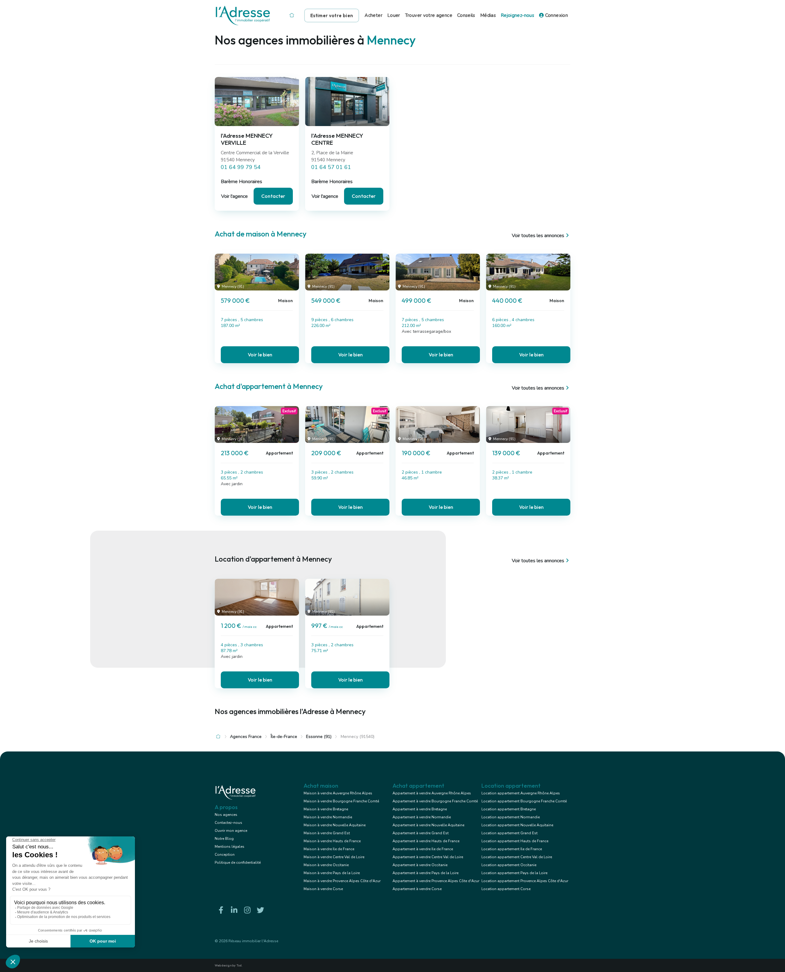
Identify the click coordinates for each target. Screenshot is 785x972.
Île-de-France (284, 737)
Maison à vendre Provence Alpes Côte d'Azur (342, 880)
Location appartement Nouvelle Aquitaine (517, 825)
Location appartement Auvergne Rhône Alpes (520, 793)
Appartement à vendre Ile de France (422, 849)
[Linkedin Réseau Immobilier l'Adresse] (234, 910)
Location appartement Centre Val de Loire (516, 857)
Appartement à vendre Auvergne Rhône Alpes (431, 793)
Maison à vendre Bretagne (326, 809)
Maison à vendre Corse (323, 888)
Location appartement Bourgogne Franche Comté (524, 801)
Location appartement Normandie (510, 817)
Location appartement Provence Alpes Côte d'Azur (524, 880)
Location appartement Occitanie (508, 865)
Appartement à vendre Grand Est (420, 833)
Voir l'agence (234, 196)
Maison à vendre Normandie (328, 817)
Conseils (466, 15)
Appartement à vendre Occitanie (419, 865)
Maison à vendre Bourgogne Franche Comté (341, 801)
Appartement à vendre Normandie (421, 817)
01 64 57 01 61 (331, 167)
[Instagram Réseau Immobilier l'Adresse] (247, 910)
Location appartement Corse (505, 888)
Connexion (556, 15)
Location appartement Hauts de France (514, 841)
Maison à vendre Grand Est (327, 833)
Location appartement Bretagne (508, 809)
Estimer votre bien (331, 15)
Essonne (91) (318, 737)
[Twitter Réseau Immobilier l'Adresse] (260, 910)
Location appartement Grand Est (509, 833)
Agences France (246, 737)
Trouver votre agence (428, 15)
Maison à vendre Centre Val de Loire (334, 857)
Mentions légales (229, 846)
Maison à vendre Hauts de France (332, 841)
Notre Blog (224, 838)
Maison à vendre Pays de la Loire (332, 872)
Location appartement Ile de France (511, 849)
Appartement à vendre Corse (417, 888)
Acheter (373, 15)
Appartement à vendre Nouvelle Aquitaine (428, 825)
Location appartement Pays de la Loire (514, 872)
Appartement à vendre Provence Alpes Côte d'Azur (435, 880)
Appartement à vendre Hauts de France (425, 841)
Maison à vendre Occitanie (326, 865)
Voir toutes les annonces (538, 235)
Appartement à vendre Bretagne (419, 809)
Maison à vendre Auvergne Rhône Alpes (338, 793)
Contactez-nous (228, 822)
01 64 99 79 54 (241, 167)
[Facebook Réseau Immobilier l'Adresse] (221, 910)
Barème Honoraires (241, 181)
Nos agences (226, 814)
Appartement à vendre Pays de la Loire (425, 872)
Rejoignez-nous (517, 15)
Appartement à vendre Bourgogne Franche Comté (435, 801)
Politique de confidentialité (238, 862)
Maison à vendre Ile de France (329, 849)
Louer (393, 15)
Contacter (273, 196)
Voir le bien (260, 355)
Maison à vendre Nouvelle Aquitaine (335, 825)
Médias (488, 15)
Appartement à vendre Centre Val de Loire (427, 857)
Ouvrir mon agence (231, 830)
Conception (225, 854)
